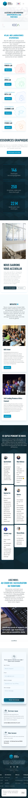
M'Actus (17, 774)
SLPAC (6, 780)
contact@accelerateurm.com (12, 722)
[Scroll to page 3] (15, 257)
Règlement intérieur (14, 770)
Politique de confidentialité (11, 769)
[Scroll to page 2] (13, 257)
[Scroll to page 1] (12, 257)
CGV (14, 772)
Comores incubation (10, 786)
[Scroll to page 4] (16, 257)
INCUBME (7, 783)
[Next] (25, 621)
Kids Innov (7, 777)
